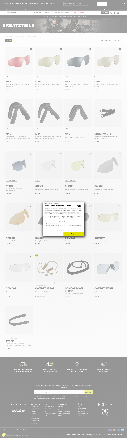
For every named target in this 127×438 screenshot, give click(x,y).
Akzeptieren (73, 233)
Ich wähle (53, 233)
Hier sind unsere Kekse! (51, 223)
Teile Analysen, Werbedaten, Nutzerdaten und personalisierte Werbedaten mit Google (63, 226)
